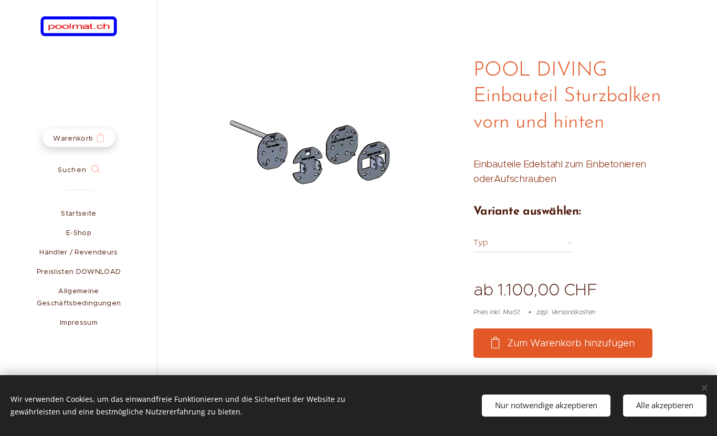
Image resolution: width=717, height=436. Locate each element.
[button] (78, 170)
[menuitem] (78, 213)
